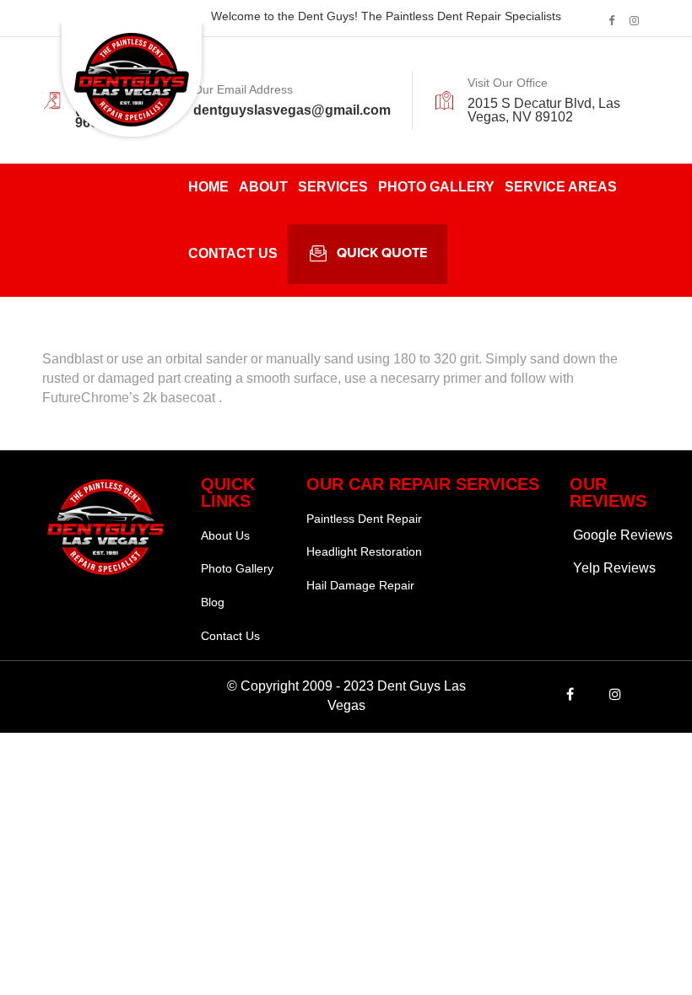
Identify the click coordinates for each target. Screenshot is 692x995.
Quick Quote (382, 253)
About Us (225, 535)
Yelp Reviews (614, 568)
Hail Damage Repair (360, 585)
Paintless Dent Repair (364, 518)
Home (208, 187)
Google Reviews (623, 535)
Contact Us (233, 253)
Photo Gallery (436, 187)
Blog (212, 602)
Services (333, 187)
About (263, 187)
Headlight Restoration (364, 551)
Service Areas (561, 187)
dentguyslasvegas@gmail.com (292, 110)
